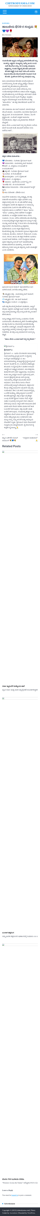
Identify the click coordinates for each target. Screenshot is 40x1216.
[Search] (36, 11)
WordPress (31, 1213)
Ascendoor (13, 1213)
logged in (14, 1195)
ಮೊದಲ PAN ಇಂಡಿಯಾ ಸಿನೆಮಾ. (13, 1179)
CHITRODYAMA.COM (20, 3)
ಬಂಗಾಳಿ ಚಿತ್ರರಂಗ (8, 933)
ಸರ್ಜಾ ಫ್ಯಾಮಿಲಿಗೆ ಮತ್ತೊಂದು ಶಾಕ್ (13, 686)
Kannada (5, 23)
